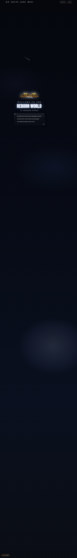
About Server (15, 2)
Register (63, 2)
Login (69, 2)
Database (31, 2)
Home (8, 2)
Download (24, 2)
